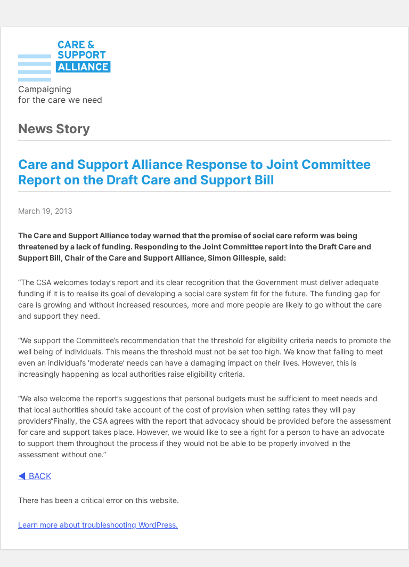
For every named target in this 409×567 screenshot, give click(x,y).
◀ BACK (34, 476)
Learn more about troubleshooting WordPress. (98, 524)
